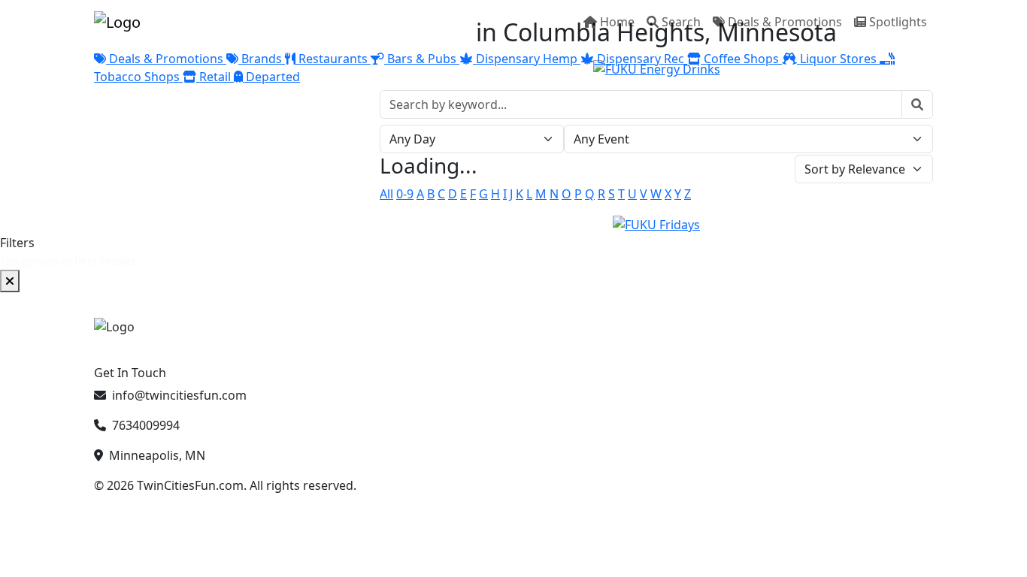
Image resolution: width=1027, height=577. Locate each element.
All (386, 194)
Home (617, 22)
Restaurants (333, 58)
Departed (271, 76)
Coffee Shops (741, 58)
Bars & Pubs (421, 58)
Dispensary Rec (640, 58)
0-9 (405, 194)
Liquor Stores (838, 58)
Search (681, 22)
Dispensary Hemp (526, 58)
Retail (215, 76)
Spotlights (898, 22)
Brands (261, 58)
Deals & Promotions (785, 22)
